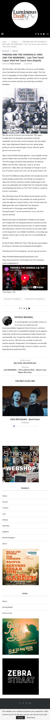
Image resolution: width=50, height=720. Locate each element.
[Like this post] (21, 308)
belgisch (5, 532)
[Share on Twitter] (26, 308)
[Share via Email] (29, 308)
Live (4, 514)
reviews (5, 508)
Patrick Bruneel (15, 64)
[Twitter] (38, 34)
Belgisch (15, 42)
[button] (4, 406)
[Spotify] (44, 34)
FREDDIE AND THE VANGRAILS (34, 299)
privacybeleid (7, 607)
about (4, 544)
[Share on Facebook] (24, 308)
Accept (20, 718)
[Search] (47, 34)
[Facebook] (35, 34)
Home (4, 42)
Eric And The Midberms (12, 299)
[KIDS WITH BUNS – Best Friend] (25, 401)
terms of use (7, 613)
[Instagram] (41, 34)
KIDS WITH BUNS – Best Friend (25, 419)
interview (5, 526)
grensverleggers (8, 538)
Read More (31, 717)
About (4, 601)
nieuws (5, 502)
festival (5, 520)
